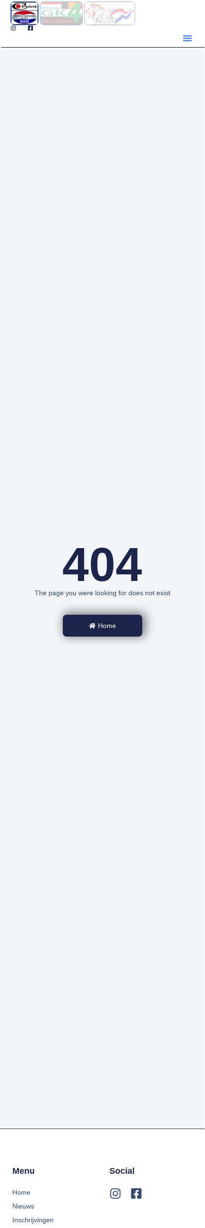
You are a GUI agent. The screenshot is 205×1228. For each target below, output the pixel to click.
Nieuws (23, 1206)
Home (21, 1192)
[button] (187, 38)
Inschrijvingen (33, 1220)
